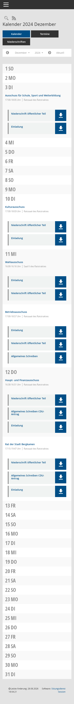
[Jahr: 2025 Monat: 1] (50, 53)
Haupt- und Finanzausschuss (22, 380)
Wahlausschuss (14, 262)
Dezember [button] (21, 52)
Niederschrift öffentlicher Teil (28, 113)
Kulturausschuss (15, 207)
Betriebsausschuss (16, 312)
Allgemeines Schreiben (24, 356)
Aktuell (60, 52)
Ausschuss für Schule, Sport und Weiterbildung (33, 95)
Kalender (16, 34)
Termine (45, 34)
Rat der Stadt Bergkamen (20, 444)
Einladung (17, 126)
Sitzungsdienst (58, 690)
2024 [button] (38, 52)
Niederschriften (16, 41)
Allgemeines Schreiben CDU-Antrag (27, 413)
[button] (60, 115)
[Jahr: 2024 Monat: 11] (7, 53)
